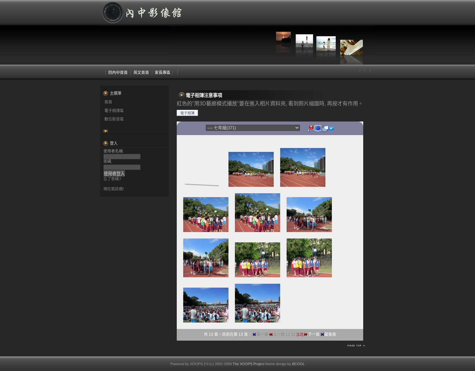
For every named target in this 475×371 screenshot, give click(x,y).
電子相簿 (187, 113)
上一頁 (279, 334)
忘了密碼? (112, 179)
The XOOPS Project (248, 364)
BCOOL (298, 364)
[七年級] (310, 128)
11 (288, 334)
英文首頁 (141, 72)
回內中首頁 (118, 72)
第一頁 (262, 334)
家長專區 (162, 72)
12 (293, 334)
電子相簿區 (114, 111)
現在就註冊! (113, 189)
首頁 (108, 102)
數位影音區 (114, 119)
